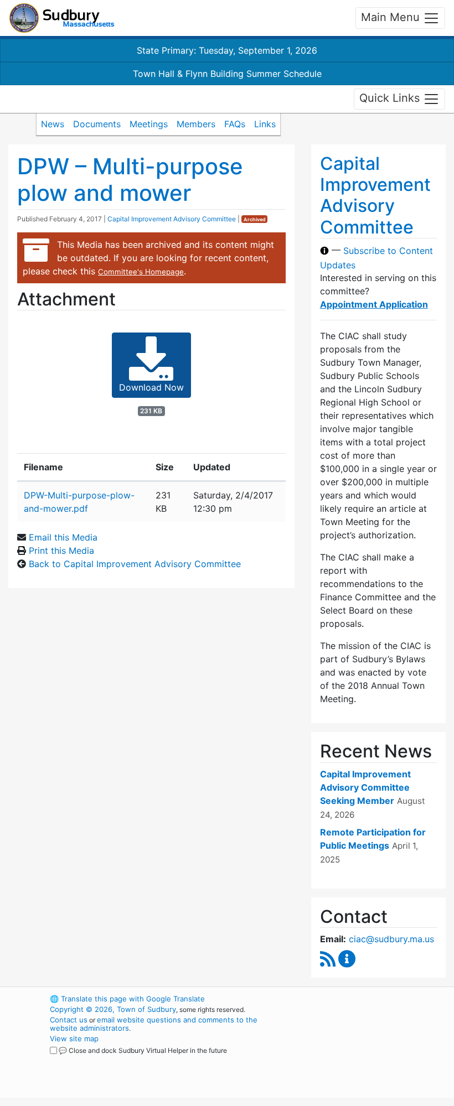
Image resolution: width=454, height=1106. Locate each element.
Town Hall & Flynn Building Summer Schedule (227, 73)
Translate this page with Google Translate (127, 998)
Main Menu (392, 17)
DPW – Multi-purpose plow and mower (130, 179)
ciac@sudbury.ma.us (391, 938)
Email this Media (63, 537)
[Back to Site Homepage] (62, 18)
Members (196, 123)
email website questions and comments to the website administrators (153, 1023)
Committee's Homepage (141, 271)
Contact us (68, 1019)
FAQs (234, 123)
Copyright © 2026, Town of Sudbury (113, 1009)
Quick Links (391, 98)
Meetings (149, 123)
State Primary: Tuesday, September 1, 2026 (227, 50)
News (52, 123)
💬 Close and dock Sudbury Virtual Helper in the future (143, 1050)
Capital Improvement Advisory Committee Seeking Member (365, 787)
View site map (74, 1038)
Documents (97, 123)
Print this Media (61, 550)
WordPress (346, 998)
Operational (365, 1059)
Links (265, 123)
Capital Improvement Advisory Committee (171, 219)
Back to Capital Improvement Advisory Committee (135, 563)
